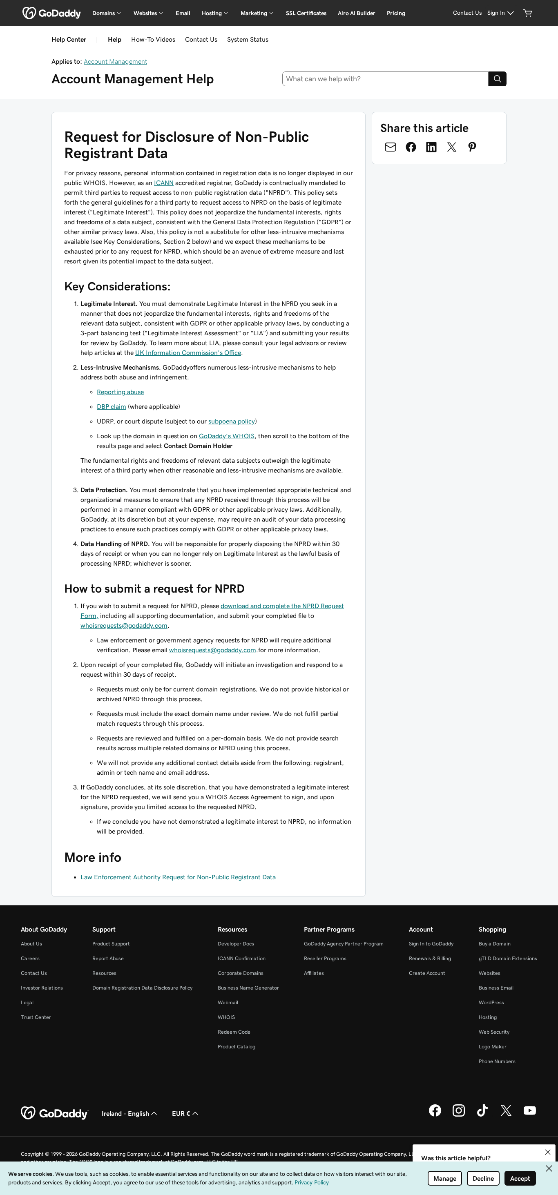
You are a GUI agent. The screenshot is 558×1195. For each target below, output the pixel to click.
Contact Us (201, 39)
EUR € (181, 1113)
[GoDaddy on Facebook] (435, 1115)
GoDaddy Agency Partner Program (344, 943)
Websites (489, 973)
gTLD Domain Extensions (508, 958)
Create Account (427, 973)
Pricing (396, 13)
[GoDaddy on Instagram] (458, 1115)
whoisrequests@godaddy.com (123, 625)
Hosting (488, 1017)
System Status (247, 39)
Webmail (228, 1002)
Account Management (115, 61)
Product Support (111, 943)
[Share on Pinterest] (472, 147)
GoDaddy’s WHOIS (226, 436)
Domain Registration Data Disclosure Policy (142, 987)
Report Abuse (108, 958)
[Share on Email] (390, 147)
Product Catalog (236, 1046)
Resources (104, 973)
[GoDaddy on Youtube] (529, 1115)
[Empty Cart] (527, 13)
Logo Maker (493, 1046)
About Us (31, 943)
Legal (27, 1002)
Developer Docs (236, 943)
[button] (547, 1152)
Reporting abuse (120, 391)
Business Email (496, 987)
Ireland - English (125, 1113)
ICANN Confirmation (242, 958)
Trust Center (36, 1017)
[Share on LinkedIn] (431, 147)
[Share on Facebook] (411, 147)
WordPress (491, 1002)
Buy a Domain (495, 943)
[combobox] (385, 78)
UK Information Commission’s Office (188, 352)
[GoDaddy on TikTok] (482, 1115)
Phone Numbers (497, 1061)
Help (114, 39)
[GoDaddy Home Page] (55, 1113)
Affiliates (314, 973)
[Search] (498, 78)
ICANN (164, 182)
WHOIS (226, 1017)
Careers (30, 958)
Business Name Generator (248, 987)
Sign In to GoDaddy (431, 943)
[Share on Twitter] (452, 147)
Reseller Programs (325, 958)
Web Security (494, 1031)
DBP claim (111, 406)
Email (183, 13)
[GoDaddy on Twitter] (506, 1115)
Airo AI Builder (356, 13)
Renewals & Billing (430, 958)
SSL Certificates (306, 13)
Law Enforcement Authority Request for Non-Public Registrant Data (178, 877)
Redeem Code (234, 1031)
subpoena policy (231, 421)
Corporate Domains (240, 973)
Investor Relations (42, 987)
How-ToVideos (153, 39)
